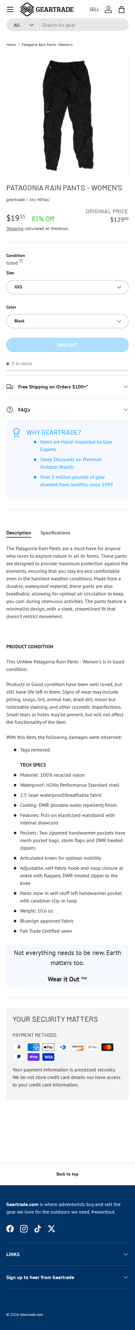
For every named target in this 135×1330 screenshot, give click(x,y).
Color (11, 307)
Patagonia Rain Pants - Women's (47, 45)
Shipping (15, 228)
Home (11, 45)
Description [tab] (18, 532)
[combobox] (67, 24)
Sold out (67, 345)
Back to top (67, 1174)
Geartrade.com (31, 1314)
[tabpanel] (67, 740)
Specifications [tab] (55, 532)
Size (10, 273)
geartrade (15, 199)
